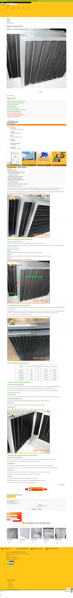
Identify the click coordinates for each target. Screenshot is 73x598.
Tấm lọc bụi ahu (22, 539)
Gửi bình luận (34, 509)
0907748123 (8, 5)
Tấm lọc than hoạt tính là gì (12, 170)
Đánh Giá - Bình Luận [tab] (22, 167)
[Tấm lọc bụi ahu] (24, 533)
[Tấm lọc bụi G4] (36, 533)
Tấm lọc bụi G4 (34, 539)
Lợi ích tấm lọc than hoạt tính (13, 182)
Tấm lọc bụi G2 (58, 539)
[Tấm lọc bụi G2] (60, 533)
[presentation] (8, 57)
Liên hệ (29, 8)
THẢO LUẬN (23, 8)
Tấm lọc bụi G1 (10, 539)
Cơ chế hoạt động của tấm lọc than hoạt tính (15, 176)
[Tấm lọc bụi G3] (48, 533)
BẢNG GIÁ (18, 8)
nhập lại (40, 509)
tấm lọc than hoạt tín (21, 467)
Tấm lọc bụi (9, 191)
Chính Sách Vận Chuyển (10, 586)
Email (8, 519)
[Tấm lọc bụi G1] (12, 533)
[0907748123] (72, 592)
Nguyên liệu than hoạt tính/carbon (14, 173)
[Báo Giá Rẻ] (72, 589)
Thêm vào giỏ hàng (10, 120)
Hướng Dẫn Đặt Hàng (10, 587)
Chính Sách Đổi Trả (9, 583)
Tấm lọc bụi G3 (46, 539)
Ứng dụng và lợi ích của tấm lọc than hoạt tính (16, 179)
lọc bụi (10, 386)
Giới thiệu (13, 8)
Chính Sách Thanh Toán (10, 584)
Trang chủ (7, 8)
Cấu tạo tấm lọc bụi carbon (13, 175)
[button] (12, 10)
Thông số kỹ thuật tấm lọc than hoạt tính (15, 178)
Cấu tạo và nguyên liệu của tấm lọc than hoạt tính (16, 172)
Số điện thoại (10, 516)
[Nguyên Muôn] (2, 5)
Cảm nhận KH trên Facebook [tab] (17, 494)
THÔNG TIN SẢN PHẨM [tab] (12, 167)
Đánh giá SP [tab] (9, 494)
